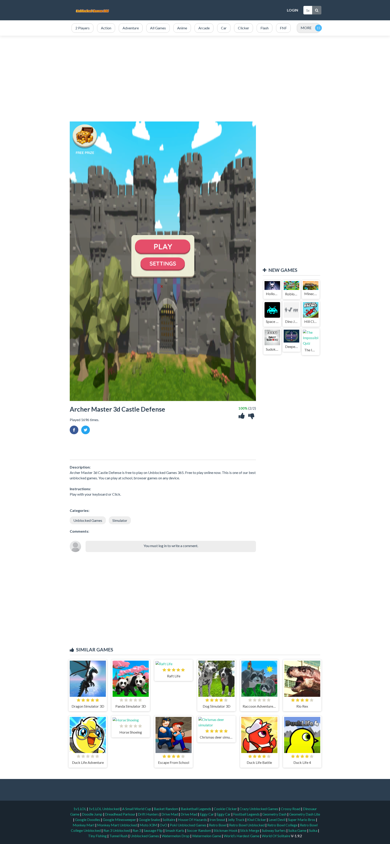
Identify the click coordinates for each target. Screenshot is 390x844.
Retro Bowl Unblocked (247, 825)
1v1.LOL (80, 809)
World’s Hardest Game (242, 836)
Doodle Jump (92, 814)
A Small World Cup (137, 809)
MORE (306, 28)
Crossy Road (291, 809)
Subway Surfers (274, 830)
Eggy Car (207, 814)
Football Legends (246, 814)
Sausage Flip (153, 830)
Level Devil (277, 819)
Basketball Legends (196, 809)
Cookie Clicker (226, 809)
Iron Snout (217, 819)
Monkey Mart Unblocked (117, 825)
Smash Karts (175, 830)
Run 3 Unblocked (117, 830)
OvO (164, 825)
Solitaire (169, 819)
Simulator (119, 520)
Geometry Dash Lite (304, 814)
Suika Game (297, 830)
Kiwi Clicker (257, 819)
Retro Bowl (218, 825)
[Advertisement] (202, 10)
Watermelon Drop (176, 836)
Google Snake (150, 819)
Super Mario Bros (302, 819)
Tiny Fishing (97, 836)
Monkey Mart (84, 825)
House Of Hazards (193, 819)
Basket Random (166, 809)
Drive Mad (170, 814)
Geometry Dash (274, 814)
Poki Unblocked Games (188, 825)
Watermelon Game (206, 836)
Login (292, 10)
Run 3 (137, 830)
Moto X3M (148, 825)
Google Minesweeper (120, 819)
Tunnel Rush (118, 836)
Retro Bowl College (282, 825)
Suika (313, 830)
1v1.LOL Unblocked (104, 809)
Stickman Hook (226, 830)
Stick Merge (250, 830)
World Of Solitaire (276, 836)
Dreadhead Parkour (120, 814)
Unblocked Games (87, 520)
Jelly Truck (236, 819)
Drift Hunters (149, 814)
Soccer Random (199, 830)
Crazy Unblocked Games (259, 809)
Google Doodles (88, 819)
